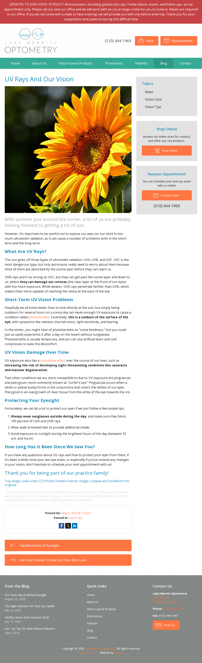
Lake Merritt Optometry (100, 648)
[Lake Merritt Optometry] (31, 40)
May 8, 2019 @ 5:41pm (76, 513)
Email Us (169, 625)
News (149, 92)
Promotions (114, 63)
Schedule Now (169, 195)
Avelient (119, 653)
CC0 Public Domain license (58, 481)
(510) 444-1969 (118, 40)
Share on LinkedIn (74, 526)
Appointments (182, 41)
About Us (39, 63)
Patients (141, 63)
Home (15, 63)
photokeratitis (39, 317)
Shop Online (169, 150)
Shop (149, 41)
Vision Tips (75, 518)
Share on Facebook (61, 526)
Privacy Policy (85, 653)
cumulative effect (52, 360)
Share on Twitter (68, 526)
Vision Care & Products (76, 63)
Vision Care (153, 99)
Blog (163, 63)
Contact (185, 63)
